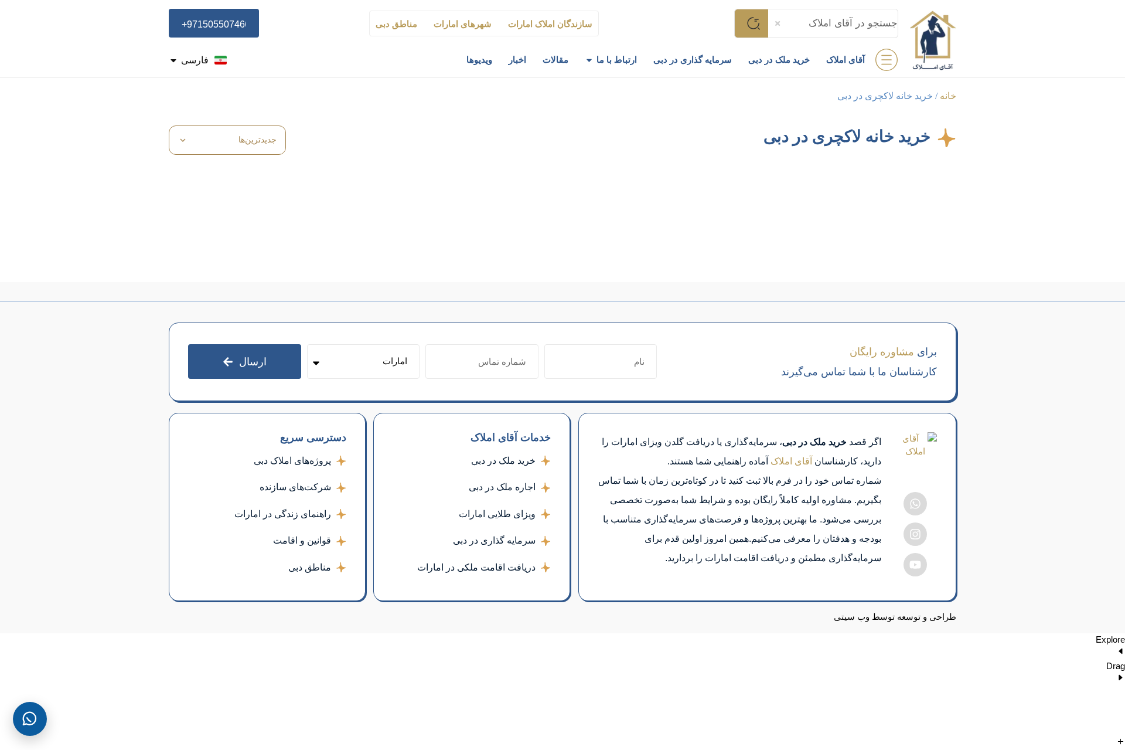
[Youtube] (915, 564)
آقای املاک (791, 461)
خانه (948, 96)
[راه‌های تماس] (30, 719)
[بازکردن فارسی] (173, 60)
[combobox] (833, 23)
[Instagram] (915, 534)
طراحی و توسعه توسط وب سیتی (895, 617)
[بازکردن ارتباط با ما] (589, 60)
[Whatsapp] (915, 503)
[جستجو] (751, 23)
